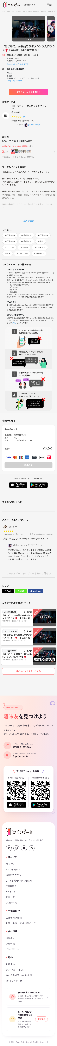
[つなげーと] (19, 832)
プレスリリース (13, 949)
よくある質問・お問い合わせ (19, 880)
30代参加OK (26, 235)
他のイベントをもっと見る (28, 671)
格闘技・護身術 (33, 11)
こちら (14, 323)
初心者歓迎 (39, 253)
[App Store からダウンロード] (16, 805)
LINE (22, 591)
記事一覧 (10, 897)
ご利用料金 (11, 886)
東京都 (43, 11)
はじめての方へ (13, 874)
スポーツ (24, 247)
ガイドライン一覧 (14, 980)
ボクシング (9, 247)
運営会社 (10, 938)
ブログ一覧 (11, 902)
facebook (36, 591)
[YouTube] (24, 848)
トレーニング (22, 253)
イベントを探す (13, 869)
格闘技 (7, 253)
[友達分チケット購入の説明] (31, 146)
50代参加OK (10, 241)
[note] (31, 848)
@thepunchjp (34, 124)
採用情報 (10, 943)
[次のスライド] (50, 29)
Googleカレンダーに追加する (17, 64)
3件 (24, 116)
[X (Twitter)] (9, 848)
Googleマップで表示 (14, 80)
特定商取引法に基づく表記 (19, 975)
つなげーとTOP (8, 11)
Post (8, 591)
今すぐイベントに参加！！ (28, 92)
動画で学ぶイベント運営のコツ (21, 923)
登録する (41, 1019)
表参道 (40, 241)
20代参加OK (10, 235)
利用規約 (10, 964)
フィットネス (39, 247)
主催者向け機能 (14, 917)
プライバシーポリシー (16, 969)
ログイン (10, 864)
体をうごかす (21, 11)
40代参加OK (43, 235)
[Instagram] (16, 848)
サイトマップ (12, 891)
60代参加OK (26, 241)
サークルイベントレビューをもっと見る (27, 573)
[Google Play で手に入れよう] (40, 805)
